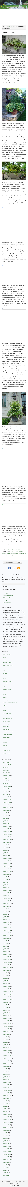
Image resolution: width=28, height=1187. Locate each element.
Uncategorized (6, 753)
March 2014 (6, 1015)
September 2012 (7, 1063)
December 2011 (7, 1087)
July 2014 (5, 1004)
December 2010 (7, 1119)
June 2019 (5, 847)
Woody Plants (6, 737)
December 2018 (7, 863)
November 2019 (7, 834)
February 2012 (6, 1082)
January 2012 (6, 1084)
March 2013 (6, 1047)
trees (4, 686)
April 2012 (5, 1077)
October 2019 (6, 837)
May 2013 (5, 1042)
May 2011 (5, 1106)
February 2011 (6, 1114)
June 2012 (5, 1071)
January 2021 (6, 797)
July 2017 (5, 909)
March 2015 (6, 983)
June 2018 (5, 879)
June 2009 (5, 1167)
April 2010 (5, 1141)
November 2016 (7, 930)
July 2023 (5, 781)
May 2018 (5, 882)
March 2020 (6, 823)
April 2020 (5, 821)
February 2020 (6, 826)
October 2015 (6, 965)
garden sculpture (7, 654)
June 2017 (5, 911)
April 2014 (5, 1013)
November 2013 (7, 1026)
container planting (7, 662)
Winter (4, 676)
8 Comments (18, 548)
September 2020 (7, 807)
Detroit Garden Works (8, 595)
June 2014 (5, 1007)
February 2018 (6, 890)
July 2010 (5, 1132)
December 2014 (7, 991)
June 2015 (5, 975)
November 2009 (7, 1154)
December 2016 (7, 927)
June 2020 (5, 815)
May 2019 (5, 850)
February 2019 (6, 858)
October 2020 (6, 805)
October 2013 (6, 1028)
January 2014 (6, 1020)
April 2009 (5, 1172)
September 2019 (7, 839)
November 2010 (7, 1122)
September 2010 (7, 1127)
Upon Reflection (7, 713)
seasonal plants (6, 700)
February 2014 (6, 1018)
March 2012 (6, 1079)
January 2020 (6, 828)
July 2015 (5, 973)
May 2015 (5, 978)
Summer (5, 660)
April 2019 (5, 852)
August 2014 (6, 1002)
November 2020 (7, 802)
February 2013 (6, 1050)
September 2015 (7, 967)
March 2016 (6, 951)
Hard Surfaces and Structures (10, 702)
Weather (5, 697)
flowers (4, 678)
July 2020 (5, 813)
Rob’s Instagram (7, 602)
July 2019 (5, 845)
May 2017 (5, 914)
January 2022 (6, 783)
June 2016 (5, 943)
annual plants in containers (13, 553)
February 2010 (6, 1146)
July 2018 (5, 876)
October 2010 (6, 1125)
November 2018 (7, 866)
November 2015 (7, 962)
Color (4, 670)
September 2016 (7, 935)
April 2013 (5, 1044)
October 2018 (6, 869)
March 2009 (6, 1175)
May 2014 (5, 1010)
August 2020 (6, 810)
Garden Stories (6, 708)
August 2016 (6, 938)
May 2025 (5, 767)
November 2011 (7, 1090)
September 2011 (7, 1095)
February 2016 (6, 954)
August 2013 (6, 1034)
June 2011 (5, 1103)
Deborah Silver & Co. (14, 12)
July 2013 (5, 1037)
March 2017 (6, 919)
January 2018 (6, 892)
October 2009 (6, 1156)
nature (4, 694)
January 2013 (6, 1053)
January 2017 (6, 925)
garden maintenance (8, 665)
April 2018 (5, 885)
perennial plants (7, 689)
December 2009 (7, 1151)
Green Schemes (8, 32)
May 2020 (5, 818)
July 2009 (5, 1165)
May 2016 (5, 946)
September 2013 (7, 1031)
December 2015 (7, 959)
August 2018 (6, 874)
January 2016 (6, 956)
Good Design (19, 549)
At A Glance (5, 745)
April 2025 (5, 770)
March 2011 (6, 1111)
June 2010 (5, 1135)
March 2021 (6, 794)
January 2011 (6, 1116)
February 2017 (6, 922)
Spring (4, 710)
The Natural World (7, 718)
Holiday (4, 705)
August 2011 (6, 1098)
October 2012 (6, 1061)
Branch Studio (6, 597)
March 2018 (6, 887)
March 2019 (6, 855)
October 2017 (6, 901)
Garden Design (11, 549)
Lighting (5, 673)
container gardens (13, 551)
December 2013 (7, 1023)
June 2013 (5, 1039)
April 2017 (5, 916)
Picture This (6, 726)
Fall (4, 668)
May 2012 (5, 1074)
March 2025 (6, 773)
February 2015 (6, 986)
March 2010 (6, 1143)
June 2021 (5, 791)
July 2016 (5, 940)
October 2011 (6, 1092)
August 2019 (6, 842)
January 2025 (6, 778)
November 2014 (7, 994)
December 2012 (7, 1055)
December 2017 (7, 895)
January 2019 (6, 861)
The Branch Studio (7, 681)
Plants (4, 657)
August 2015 (6, 970)
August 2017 (6, 906)
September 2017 (7, 903)
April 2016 (5, 949)
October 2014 (6, 997)
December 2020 (7, 799)
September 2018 (7, 871)
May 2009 (5, 1170)
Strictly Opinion (6, 729)
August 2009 (6, 1162)
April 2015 (5, 980)
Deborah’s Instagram (8, 600)
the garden (5, 692)
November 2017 (7, 898)
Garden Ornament (7, 734)
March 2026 (6, 762)
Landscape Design (7, 716)
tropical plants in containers (18, 555)
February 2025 (6, 775)
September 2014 (7, 999)
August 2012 (6, 1066)
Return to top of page (14, 1185)
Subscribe (5, 586)
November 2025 (7, 764)
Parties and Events (7, 740)
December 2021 (7, 786)
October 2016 (6, 933)
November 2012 (7, 1058)
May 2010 (5, 1138)
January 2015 (6, 989)
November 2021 (7, 788)
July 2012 (5, 1068)
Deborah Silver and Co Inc (9, 684)
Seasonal (5, 748)
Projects (5, 742)
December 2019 (7, 831)
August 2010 (6, 1130)
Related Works (6, 750)
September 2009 (7, 1159)
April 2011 (5, 1108)
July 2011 (5, 1101)
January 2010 (6, 1148)
